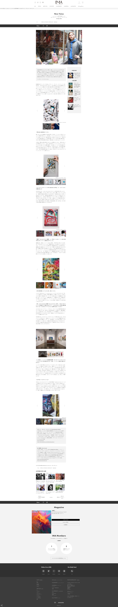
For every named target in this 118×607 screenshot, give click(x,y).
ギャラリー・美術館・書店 (55, 587)
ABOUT (53, 592)
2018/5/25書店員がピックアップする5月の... (60, 497)
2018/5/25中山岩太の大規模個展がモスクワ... (41, 497)
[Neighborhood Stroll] (51, 405)
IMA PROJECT (57, 591)
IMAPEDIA (56, 585)
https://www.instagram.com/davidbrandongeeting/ (45, 441)
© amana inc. (59, 605)
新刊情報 (38, 584)
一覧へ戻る (50, 497)
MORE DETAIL (65, 519)
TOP (1, 8)
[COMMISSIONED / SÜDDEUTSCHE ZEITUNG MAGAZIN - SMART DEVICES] (51, 110)
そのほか (38, 586)
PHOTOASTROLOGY (73, 579)
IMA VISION (56, 597)
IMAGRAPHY (58, 582)
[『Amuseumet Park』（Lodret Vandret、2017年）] (51, 217)
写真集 (53, 588)
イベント (38, 583)
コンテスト (38, 585)
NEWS (39, 579)
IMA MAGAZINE (54, 593)
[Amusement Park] (51, 269)
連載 (37, 599)
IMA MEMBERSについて (70, 597)
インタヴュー (8, 8)
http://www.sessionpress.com (42, 460)
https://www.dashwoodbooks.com (43, 459)
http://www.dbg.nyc (40, 440)
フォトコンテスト (54, 595)
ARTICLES (3, 8)
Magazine (59, 507)
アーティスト (53, 586)
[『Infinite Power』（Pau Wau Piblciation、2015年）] (51, 166)
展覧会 (37, 582)
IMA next (57, 579)
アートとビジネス (39, 598)
